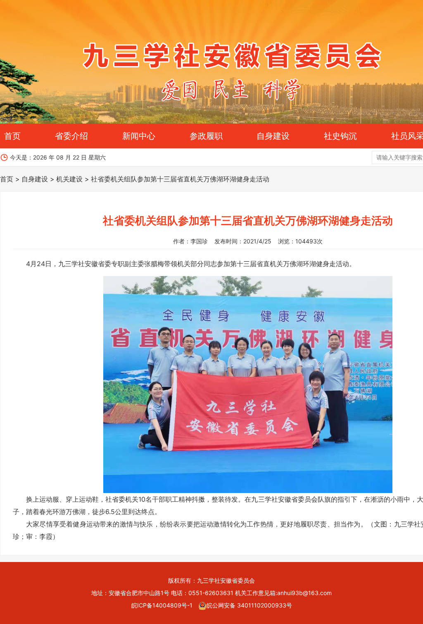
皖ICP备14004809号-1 (161, 605)
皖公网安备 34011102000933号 (249, 605)
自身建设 (273, 136)
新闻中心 (138, 136)
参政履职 (206, 136)
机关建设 (69, 179)
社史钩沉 (340, 136)
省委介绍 (71, 136)
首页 (12, 136)
